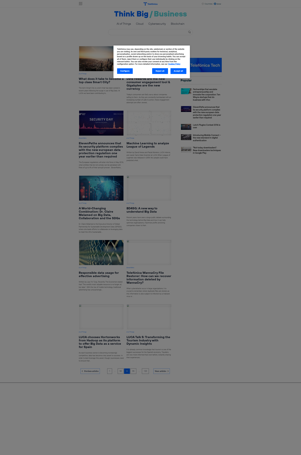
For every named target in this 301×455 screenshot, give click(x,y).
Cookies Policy (174, 64)
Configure (124, 71)
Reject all (160, 71)
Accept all (178, 71)
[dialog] (151, 62)
